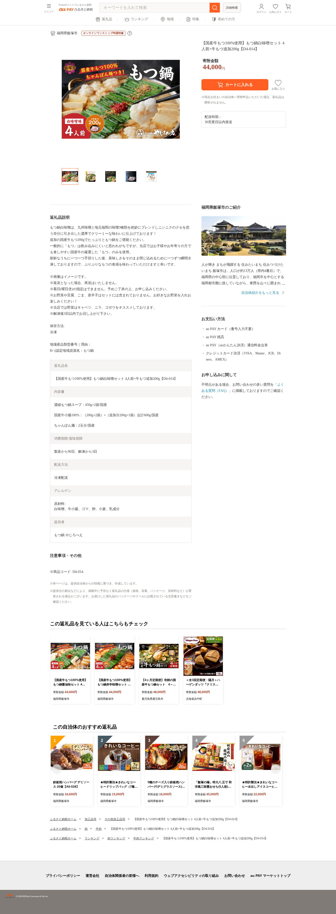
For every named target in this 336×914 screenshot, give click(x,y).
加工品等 (90, 819)
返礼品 (107, 19)
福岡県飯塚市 (67, 33)
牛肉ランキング (143, 838)
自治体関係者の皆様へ (122, 876)
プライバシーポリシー (63, 876)
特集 (195, 19)
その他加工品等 (115, 819)
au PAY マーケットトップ (270, 876)
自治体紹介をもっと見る (260, 293)
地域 (170, 19)
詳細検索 (232, 7)
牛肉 (99, 829)
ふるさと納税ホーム (63, 819)
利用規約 (151, 876)
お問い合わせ (234, 876)
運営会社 (92, 876)
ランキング (139, 19)
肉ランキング (116, 838)
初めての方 (226, 19)
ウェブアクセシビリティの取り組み (191, 876)
